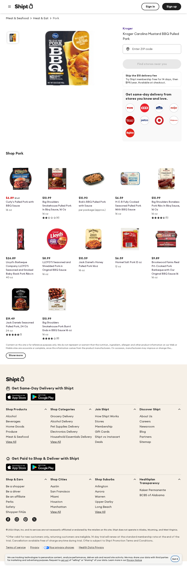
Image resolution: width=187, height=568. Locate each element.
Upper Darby (104, 501)
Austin (54, 486)
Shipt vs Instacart (107, 436)
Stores (99, 421)
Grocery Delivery (62, 416)
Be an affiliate (15, 496)
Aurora (99, 491)
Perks (10, 501)
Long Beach (103, 506)
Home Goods (15, 426)
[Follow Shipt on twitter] (34, 519)
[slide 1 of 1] (12, 37)
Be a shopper (15, 486)
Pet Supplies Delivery (64, 426)
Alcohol (11, 416)
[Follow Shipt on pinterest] (25, 519)
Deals (99, 441)
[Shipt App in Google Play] (43, 397)
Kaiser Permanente (153, 490)
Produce (11, 431)
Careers (145, 421)
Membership (103, 426)
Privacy (34, 547)
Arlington (101, 486)
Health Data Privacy (91, 547)
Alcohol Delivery (61, 421)
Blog (143, 431)
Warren (100, 496)
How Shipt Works (107, 416)
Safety (10, 506)
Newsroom (147, 426)
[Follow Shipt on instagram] (17, 519)
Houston (56, 501)
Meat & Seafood (17, 436)
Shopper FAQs (16, 512)
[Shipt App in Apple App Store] (17, 397)
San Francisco (60, 491)
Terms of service (16, 547)
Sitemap (145, 441)
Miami (54, 496)
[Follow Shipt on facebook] (8, 519)
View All (11, 441)
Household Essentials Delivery (71, 436)
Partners (146, 436)
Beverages (13, 421)
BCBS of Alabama (152, 495)
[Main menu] (9, 6)
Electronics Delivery (64, 431)
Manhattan (58, 506)
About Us (146, 416)
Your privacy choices (61, 547)
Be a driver (13, 491)
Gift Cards (102, 431)
